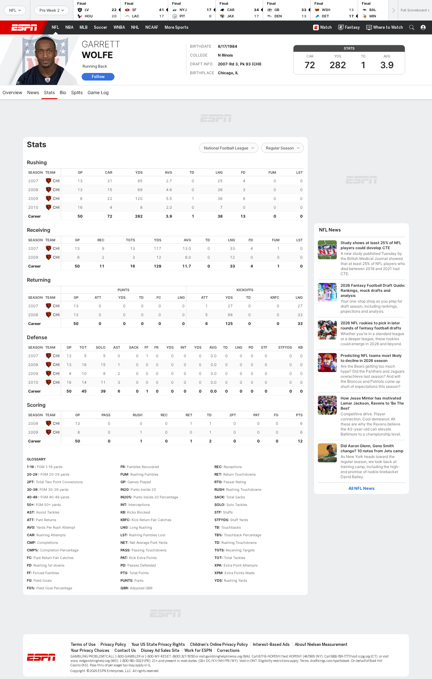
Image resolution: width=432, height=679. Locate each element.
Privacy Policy (113, 644)
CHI (56, 180)
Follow (98, 76)
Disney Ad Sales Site (160, 650)
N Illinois (225, 55)
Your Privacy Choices (90, 650)
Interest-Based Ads (271, 644)
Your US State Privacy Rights (158, 644)
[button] (411, 27)
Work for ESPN (198, 650)
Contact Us (125, 650)
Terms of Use (83, 644)
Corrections (228, 650)
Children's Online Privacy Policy (219, 644)
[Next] (393, 10)
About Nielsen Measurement (321, 644)
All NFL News (361, 488)
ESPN (24, 27)
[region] (182, 194)
